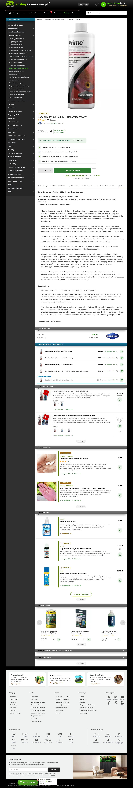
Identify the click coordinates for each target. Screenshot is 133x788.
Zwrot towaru (60, 710)
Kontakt (58, 713)
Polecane (57, 13)
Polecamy (44, 113)
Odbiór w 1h (69, 409)
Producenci (28, 13)
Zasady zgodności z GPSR (88, 710)
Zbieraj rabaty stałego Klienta (52, 161)
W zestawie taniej (59, 186)
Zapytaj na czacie (70, 175)
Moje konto (34, 697)
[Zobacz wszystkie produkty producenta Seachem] (40, 123)
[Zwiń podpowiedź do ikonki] (56, 779)
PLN (86, 4)
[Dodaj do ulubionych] (94, 170)
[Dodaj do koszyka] (119, 399)
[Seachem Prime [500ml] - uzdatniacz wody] (81, 66)
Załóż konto (34, 699)
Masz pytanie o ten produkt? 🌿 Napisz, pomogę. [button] (46, 781)
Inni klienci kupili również (106, 186)
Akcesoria (74, 186)
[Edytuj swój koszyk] (103, 4)
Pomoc (74, 13)
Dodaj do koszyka (72, 170)
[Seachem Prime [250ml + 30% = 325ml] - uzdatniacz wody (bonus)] (41, 371)
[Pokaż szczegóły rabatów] (77, 161)
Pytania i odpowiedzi (62, 699)
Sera (61, 571)
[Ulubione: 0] (97, 4)
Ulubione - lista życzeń (38, 713)
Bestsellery (13, 705)
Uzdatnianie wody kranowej (74, 19)
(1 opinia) (52, 119)
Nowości (38, 13)
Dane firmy (83, 713)
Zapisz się (54, 769)
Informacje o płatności (63, 705)
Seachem (95, 334)
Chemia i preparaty (58, 19)
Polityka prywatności (86, 708)
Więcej (53, 775)
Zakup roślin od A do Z (63, 697)
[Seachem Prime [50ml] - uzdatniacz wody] (41, 351)
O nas (82, 697)
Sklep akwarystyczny (43, 19)
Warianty (43, 186)
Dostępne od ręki (15, 713)
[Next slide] (122, 622)
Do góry (82, 441)
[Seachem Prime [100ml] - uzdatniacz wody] (41, 358)
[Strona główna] (10, 13)
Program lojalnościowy (87, 705)
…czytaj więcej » (73, 470)
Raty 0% (120, 422)
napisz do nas (80, 175)
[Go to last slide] (39, 622)
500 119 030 (96, 175)
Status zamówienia (37, 705)
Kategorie (16, 13)
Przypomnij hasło (36, 721)
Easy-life (62, 546)
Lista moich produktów (38, 710)
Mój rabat (34, 718)
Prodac (62, 519)
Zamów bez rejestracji (38, 702)
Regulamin (83, 699)
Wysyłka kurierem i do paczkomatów (54, 152)
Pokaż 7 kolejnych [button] (82, 594)
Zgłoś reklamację (61, 708)
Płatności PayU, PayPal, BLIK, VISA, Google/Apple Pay (60, 157)
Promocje (48, 12)
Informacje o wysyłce (62, 702)
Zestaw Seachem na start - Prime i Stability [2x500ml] (70, 391)
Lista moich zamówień (38, 708)
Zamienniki (88, 186)
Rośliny (66, 13)
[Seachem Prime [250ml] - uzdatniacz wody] (41, 364)
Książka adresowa (37, 716)
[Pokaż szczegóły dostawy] (76, 152)
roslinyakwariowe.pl (66, 456)
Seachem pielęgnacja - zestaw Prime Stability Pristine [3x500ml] (74, 415)
